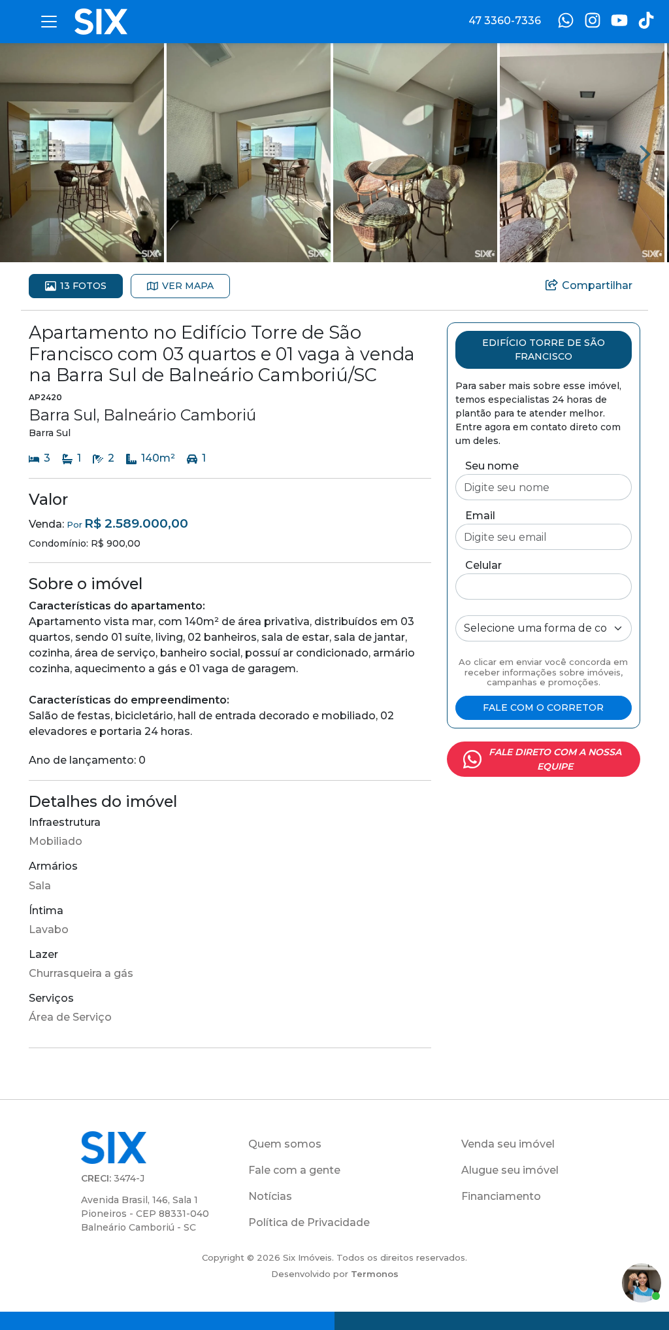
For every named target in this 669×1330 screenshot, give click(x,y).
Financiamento (501, 1196)
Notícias (270, 1196)
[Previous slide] (23, 153)
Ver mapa (188, 286)
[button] (82, 152)
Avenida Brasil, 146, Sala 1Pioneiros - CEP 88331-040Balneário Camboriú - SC (145, 1213)
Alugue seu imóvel (510, 1170)
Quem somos (284, 1144)
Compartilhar (597, 285)
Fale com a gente (294, 1170)
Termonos (375, 1274)
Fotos (83, 286)
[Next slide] (645, 153)
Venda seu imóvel (508, 1144)
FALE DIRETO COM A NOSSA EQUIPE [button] (555, 759)
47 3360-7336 (504, 20)
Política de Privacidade (309, 1222)
